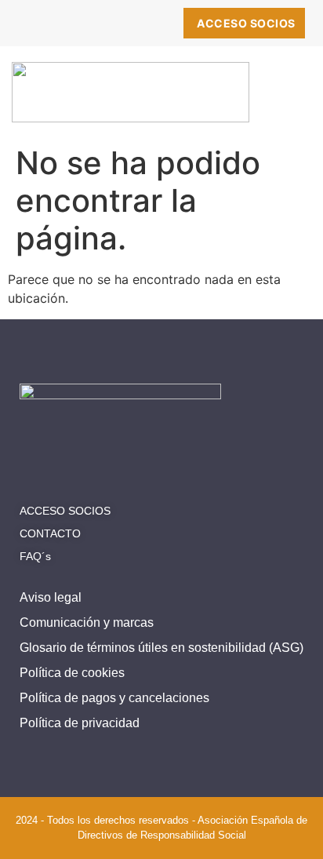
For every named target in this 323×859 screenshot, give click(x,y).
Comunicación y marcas (87, 622)
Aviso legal (51, 597)
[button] (291, 98)
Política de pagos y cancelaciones (114, 697)
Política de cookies (72, 672)
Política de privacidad (80, 723)
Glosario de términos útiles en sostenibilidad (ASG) (161, 647)
